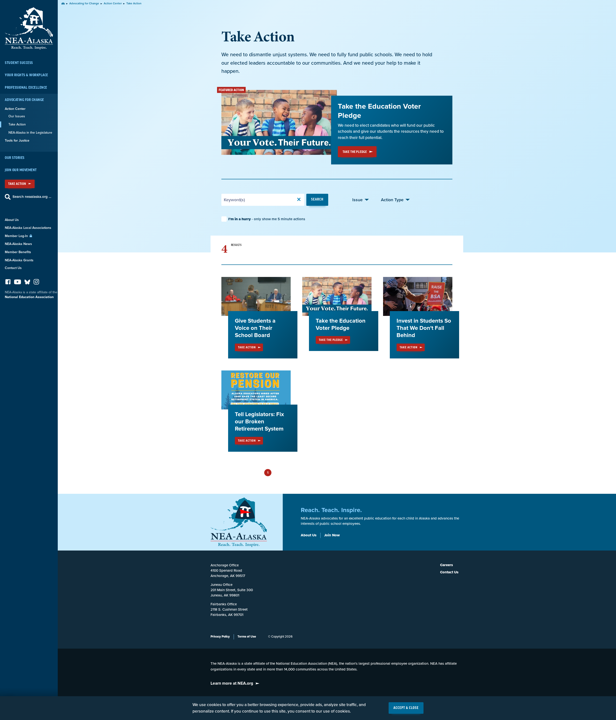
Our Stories (15, 158)
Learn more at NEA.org (232, 683)
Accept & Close (406, 708)
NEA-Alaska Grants (19, 260)
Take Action (17, 183)
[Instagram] (36, 283)
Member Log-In (17, 236)
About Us (12, 220)
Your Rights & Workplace (26, 75)
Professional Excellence (26, 87)
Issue (357, 199)
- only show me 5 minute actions (266, 219)
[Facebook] (8, 283)
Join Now (332, 535)
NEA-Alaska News (18, 244)
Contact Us (13, 268)
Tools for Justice (17, 140)
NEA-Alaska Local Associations (28, 228)
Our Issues (16, 116)
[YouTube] (17, 283)
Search (317, 199)
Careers (446, 565)
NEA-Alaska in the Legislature (30, 133)
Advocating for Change (24, 100)
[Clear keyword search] (298, 199)
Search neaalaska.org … (32, 196)
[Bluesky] (27, 283)
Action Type (392, 199)
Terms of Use (246, 637)
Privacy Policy (220, 637)
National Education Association (29, 297)
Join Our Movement (21, 170)
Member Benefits (18, 252)
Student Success (19, 63)
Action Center (15, 109)
